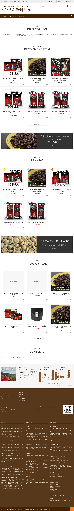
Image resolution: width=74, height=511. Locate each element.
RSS (2, 407)
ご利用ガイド (4, 16)
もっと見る (36, 124)
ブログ (2, 405)
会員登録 (70, 1)
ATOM (5, 407)
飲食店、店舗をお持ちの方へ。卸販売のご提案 (13, 357)
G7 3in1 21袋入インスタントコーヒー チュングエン (13, 79)
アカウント (52, 1)
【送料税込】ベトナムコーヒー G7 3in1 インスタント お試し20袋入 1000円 (60, 79)
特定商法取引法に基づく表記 (8, 409)
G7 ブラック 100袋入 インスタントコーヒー (13, 293)
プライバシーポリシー (6, 411)
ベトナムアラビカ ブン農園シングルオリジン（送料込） (61, 293)
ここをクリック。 (30, 375)
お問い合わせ (13, 16)
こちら (56, 146)
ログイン (61, 1)
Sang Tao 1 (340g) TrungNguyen (60, 111)
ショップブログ (22, 16)
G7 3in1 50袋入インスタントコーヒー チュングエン (13, 112)
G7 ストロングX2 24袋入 (37, 293)
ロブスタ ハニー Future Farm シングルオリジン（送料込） (37, 79)
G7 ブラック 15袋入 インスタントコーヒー (13, 326)
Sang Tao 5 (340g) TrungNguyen (37, 111)
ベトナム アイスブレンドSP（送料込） (37, 326)
